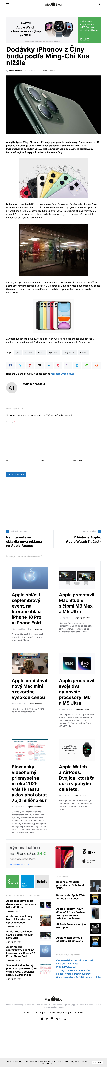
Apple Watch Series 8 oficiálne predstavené (69, 939)
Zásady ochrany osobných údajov (53, 1012)
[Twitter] (47, 1018)
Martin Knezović (15, 71)
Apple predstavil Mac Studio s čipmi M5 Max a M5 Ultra (76, 603)
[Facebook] (42, 1018)
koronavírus (53, 353)
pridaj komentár (49, 71)
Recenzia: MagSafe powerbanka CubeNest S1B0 (70, 885)
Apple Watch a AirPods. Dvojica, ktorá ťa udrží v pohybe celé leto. (77, 778)
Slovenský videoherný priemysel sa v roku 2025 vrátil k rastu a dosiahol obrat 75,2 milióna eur (29, 783)
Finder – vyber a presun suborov (73, 973)
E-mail (42, 461)
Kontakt (79, 1012)
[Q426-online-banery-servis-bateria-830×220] (53, 855)
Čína (18, 353)
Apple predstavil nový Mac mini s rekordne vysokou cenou (29, 689)
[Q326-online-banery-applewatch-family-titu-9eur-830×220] (53, 29)
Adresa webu (78, 461)
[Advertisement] (53, 503)
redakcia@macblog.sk (62, 373)
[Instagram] (52, 1018)
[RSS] (65, 1018)
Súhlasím (97, 1062)
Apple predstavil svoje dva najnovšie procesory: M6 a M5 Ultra (76, 692)
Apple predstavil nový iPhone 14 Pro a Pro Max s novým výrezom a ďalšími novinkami (70, 913)
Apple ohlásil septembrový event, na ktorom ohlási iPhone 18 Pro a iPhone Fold (27, 608)
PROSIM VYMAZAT (66, 967)
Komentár (10, 422)
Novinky (83, 353)
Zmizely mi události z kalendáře (73, 970)
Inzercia (28, 1012)
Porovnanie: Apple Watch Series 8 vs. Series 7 (71, 897)
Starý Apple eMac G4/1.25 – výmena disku (78, 977)
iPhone (40, 353)
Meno (8, 461)
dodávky (28, 353)
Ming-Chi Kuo (69, 353)
